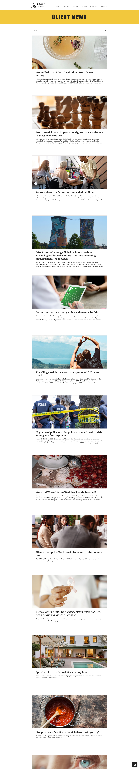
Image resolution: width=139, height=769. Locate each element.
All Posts (34, 30)
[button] (105, 31)
